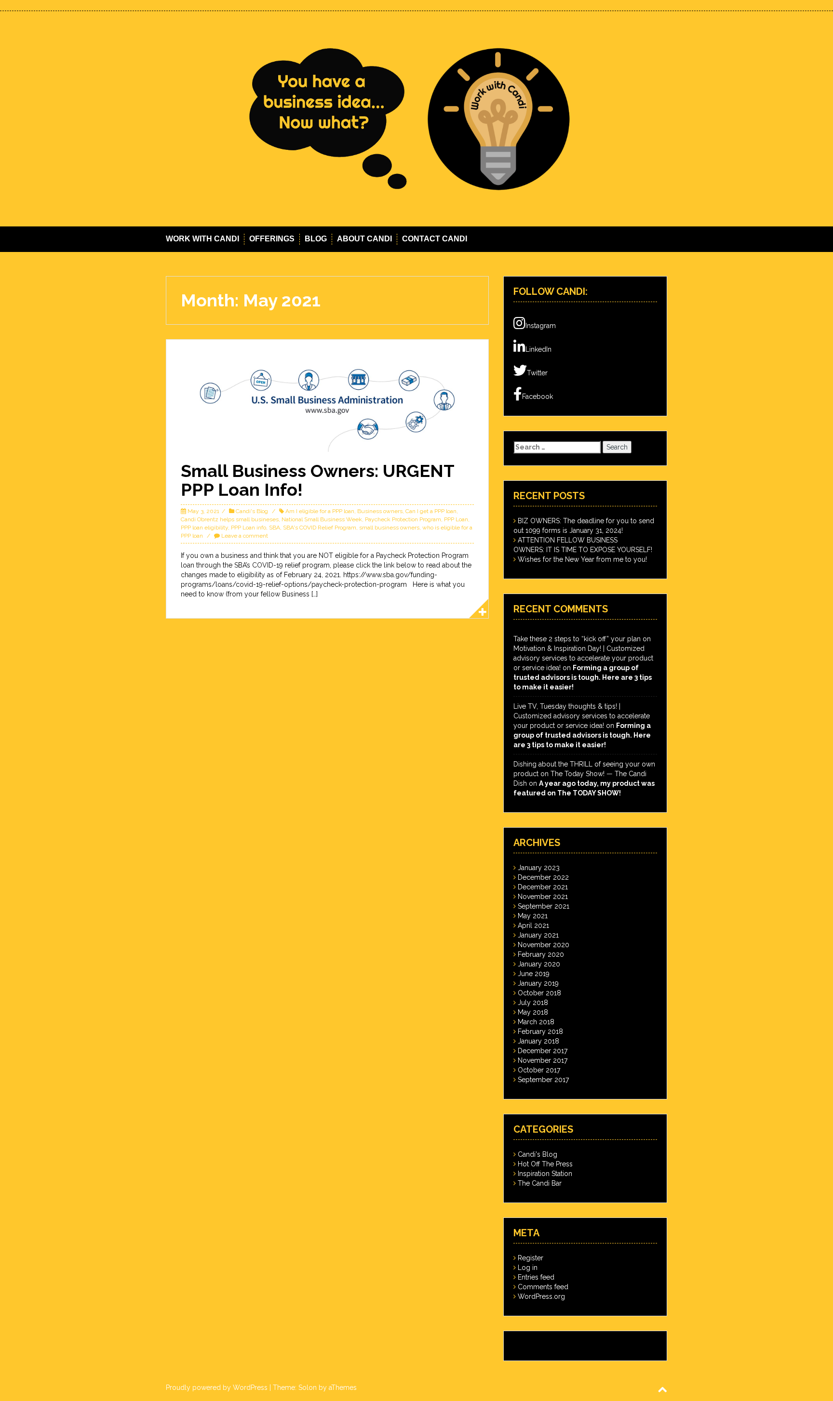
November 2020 (543, 945)
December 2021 (543, 887)
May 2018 (533, 1012)
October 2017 (539, 1070)
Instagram (540, 326)
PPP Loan (456, 519)
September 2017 (543, 1080)
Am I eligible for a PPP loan (319, 511)
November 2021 (543, 896)
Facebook (537, 396)
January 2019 (538, 983)
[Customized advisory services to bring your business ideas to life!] (416, 118)
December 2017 (542, 1051)
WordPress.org (541, 1296)
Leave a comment (244, 535)
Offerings (272, 239)
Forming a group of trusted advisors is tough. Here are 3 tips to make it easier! (582, 677)
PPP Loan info (248, 527)
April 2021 (533, 925)
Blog (316, 239)
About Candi (364, 239)
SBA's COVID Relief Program (319, 527)
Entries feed (536, 1277)
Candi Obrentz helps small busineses (230, 519)
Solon (307, 1387)
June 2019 (534, 974)
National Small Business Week (322, 519)
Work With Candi (202, 239)
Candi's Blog (252, 511)
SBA (274, 527)
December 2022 (543, 877)
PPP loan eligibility (204, 527)
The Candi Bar (540, 1183)
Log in (527, 1267)
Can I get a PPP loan (431, 511)
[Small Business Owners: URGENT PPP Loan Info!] (327, 402)
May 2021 (533, 916)
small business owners (389, 527)
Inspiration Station (545, 1173)
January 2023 (539, 868)
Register (530, 1258)
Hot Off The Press (545, 1164)
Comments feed (543, 1287)
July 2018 (533, 1002)
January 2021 (538, 935)
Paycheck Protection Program (403, 519)
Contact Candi (434, 239)
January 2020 (539, 964)
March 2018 (536, 1022)
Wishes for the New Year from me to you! (582, 559)
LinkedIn (538, 349)
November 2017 (542, 1060)
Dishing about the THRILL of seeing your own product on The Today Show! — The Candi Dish (584, 773)
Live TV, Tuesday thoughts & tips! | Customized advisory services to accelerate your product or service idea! (581, 715)
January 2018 (538, 1041)
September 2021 (543, 906)
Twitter (537, 373)
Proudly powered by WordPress (217, 1387)
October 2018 (539, 993)
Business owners (380, 511)
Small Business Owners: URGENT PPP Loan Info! (317, 480)
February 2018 (540, 1031)
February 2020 (541, 954)
